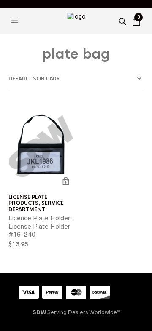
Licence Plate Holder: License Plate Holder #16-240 (40, 226)
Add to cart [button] (66, 181)
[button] (16, 21)
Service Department (36, 206)
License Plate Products (27, 200)
